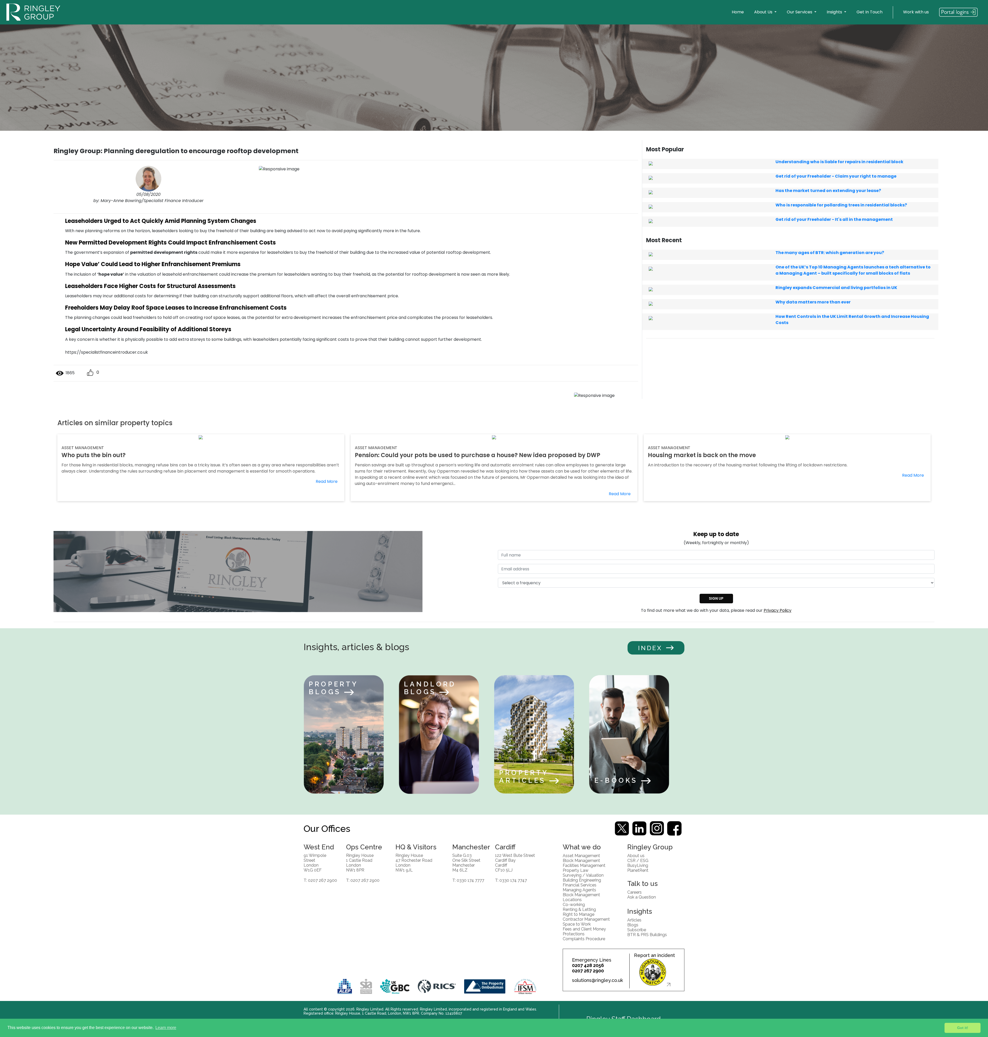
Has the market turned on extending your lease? (828, 191)
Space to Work (577, 923)
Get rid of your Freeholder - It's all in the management (834, 219)
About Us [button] (763, 12)
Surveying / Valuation (583, 875)
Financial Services (579, 884)
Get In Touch (870, 12)
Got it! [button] (962, 1028)
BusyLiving (637, 865)
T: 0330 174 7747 (511, 880)
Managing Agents (579, 889)
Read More (327, 481)
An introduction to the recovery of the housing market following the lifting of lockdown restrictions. (748, 465)
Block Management (581, 860)
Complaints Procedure (584, 938)
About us (636, 855)
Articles (634, 919)
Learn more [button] (165, 1027)
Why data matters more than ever (813, 302)
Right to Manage (578, 914)
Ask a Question (641, 896)
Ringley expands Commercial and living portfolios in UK (836, 288)
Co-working (574, 904)
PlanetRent (637, 870)
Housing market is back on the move (702, 455)
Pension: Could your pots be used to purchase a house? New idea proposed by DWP (477, 455)
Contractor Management (586, 919)
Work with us (916, 12)
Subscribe (636, 929)
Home (738, 12)
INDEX (650, 648)
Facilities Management (584, 865)
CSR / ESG (637, 860)
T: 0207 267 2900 (320, 880)
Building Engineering (582, 879)
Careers (634, 892)
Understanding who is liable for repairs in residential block (839, 162)
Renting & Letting (579, 909)
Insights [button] (835, 12)
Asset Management (581, 855)
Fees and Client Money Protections (584, 931)
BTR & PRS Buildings (647, 934)
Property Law (575, 870)
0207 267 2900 (588, 970)
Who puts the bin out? (93, 455)
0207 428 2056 (588, 965)
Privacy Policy (777, 610)
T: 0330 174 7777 (468, 880)
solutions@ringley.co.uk (597, 980)
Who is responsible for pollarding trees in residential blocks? (841, 205)
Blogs (632, 924)
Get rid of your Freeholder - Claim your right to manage (835, 176)
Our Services (800, 12)
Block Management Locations (581, 897)
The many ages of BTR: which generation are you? (829, 253)
